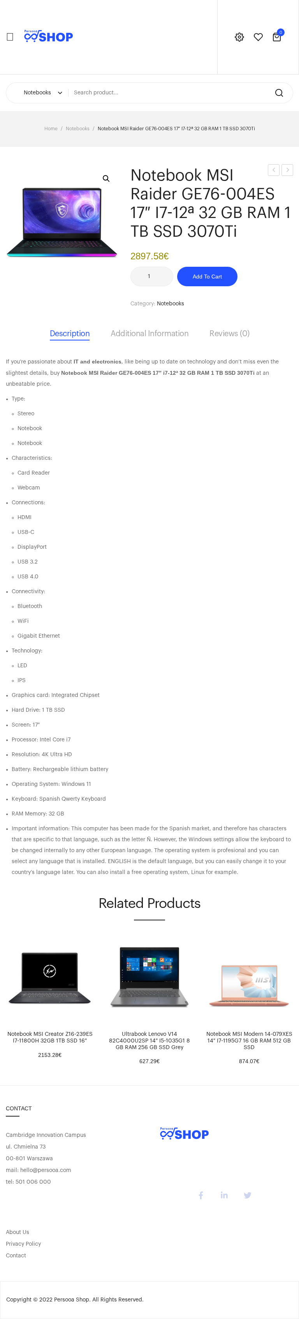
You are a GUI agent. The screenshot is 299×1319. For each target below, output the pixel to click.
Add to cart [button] (15, 1016)
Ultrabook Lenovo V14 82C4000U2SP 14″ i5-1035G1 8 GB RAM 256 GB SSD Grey (149, 1041)
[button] (106, 179)
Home (51, 128)
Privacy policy (23, 1244)
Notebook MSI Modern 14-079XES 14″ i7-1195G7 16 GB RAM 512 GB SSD (249, 1041)
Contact (16, 1256)
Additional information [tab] (149, 334)
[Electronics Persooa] (48, 37)
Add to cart (207, 276)
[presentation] (7, 995)
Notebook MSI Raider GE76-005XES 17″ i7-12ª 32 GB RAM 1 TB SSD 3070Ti (287, 171)
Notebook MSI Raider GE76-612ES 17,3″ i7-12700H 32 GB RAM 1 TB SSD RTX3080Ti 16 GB (274, 171)
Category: (142, 304)
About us (17, 1232)
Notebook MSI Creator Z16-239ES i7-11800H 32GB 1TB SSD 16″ (50, 1038)
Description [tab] (70, 334)
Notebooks (78, 128)
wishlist (258, 37)
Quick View (35, 1016)
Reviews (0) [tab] (229, 334)
